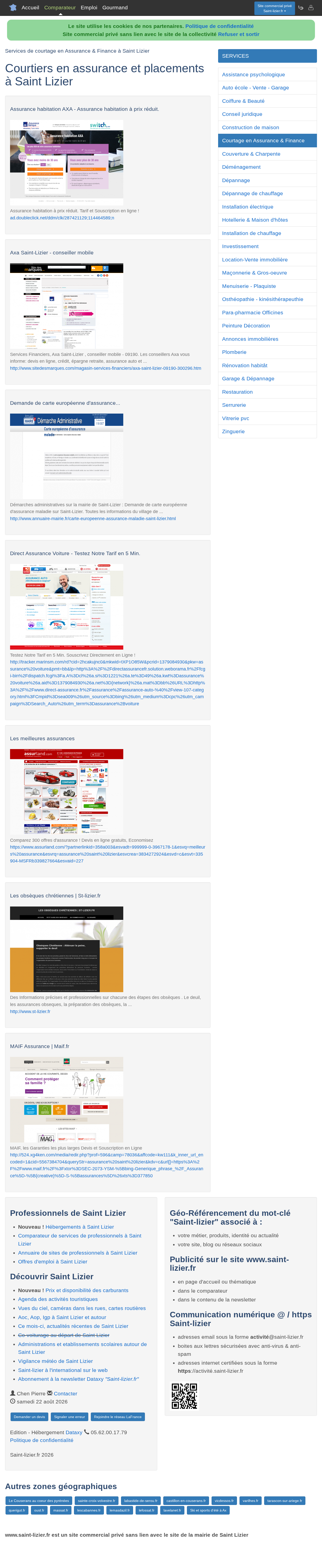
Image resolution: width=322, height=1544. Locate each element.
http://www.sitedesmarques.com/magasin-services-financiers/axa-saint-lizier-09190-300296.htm (105, 368)
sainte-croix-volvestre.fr (96, 1501)
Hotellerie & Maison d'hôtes (255, 220)
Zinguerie (233, 431)
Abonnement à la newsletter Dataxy (78, 1379)
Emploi (89, 7)
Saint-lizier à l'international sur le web (63, 1370)
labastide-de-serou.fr (140, 1501)
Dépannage (236, 180)
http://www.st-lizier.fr (30, 1011)
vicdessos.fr (224, 1501)
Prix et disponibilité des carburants (87, 1290)
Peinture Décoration (246, 325)
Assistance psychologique (253, 74)
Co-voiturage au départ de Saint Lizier (63, 1335)
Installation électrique (247, 207)
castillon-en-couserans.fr (186, 1501)
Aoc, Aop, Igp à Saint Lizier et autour (62, 1317)
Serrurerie (234, 405)
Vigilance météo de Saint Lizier (55, 1361)
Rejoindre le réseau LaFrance (118, 1417)
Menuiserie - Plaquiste (249, 286)
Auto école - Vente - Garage (255, 87)
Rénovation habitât (244, 365)
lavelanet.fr (172, 1510)
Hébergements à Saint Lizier (80, 1227)
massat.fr (60, 1510)
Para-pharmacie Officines (252, 312)
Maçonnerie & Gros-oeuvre (254, 273)
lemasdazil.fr (120, 1510)
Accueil (30, 7)
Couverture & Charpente (251, 154)
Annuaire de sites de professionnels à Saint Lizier (77, 1253)
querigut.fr (17, 1510)
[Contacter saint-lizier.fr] (311, 7)
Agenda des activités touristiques (58, 1299)
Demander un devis (29, 1417)
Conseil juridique (242, 114)
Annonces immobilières (250, 339)
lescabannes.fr (89, 1510)
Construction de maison (250, 127)
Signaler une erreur (69, 1417)
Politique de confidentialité (219, 26)
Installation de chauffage (251, 233)
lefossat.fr (146, 1510)
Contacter (65, 1393)
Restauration (237, 392)
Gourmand (115, 7)
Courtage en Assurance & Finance (263, 140)
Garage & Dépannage (248, 378)
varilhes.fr (250, 1501)
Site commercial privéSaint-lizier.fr (275, 8)
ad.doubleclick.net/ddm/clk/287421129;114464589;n (62, 217)
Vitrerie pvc (235, 418)
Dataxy (74, 1432)
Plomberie (234, 352)
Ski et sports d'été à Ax (208, 1510)
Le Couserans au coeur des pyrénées (39, 1501)
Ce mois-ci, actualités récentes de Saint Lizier (73, 1326)
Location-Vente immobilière (255, 259)
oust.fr (39, 1510)
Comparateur (60, 7)
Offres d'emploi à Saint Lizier (52, 1261)
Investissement (240, 246)
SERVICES (235, 56)
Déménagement (241, 167)
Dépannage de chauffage (252, 193)
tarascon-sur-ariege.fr (284, 1501)
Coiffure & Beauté (243, 101)
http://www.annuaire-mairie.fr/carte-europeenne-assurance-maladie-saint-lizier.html (93, 518)
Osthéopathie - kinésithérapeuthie (262, 299)
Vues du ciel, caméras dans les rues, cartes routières (82, 1308)
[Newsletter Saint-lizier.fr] (301, 7)
